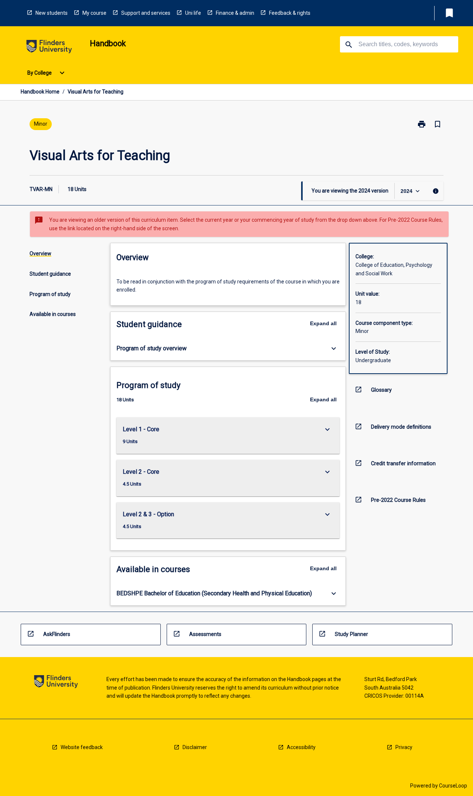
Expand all (323, 323)
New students (51, 13)
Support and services (145, 13)
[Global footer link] (56, 682)
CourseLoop (453, 786)
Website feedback (82, 747)
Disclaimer (195, 747)
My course (94, 13)
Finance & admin (235, 13)
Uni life (193, 13)
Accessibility (301, 747)
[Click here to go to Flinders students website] (49, 48)
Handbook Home (40, 92)
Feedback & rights (289, 13)
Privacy (403, 747)
